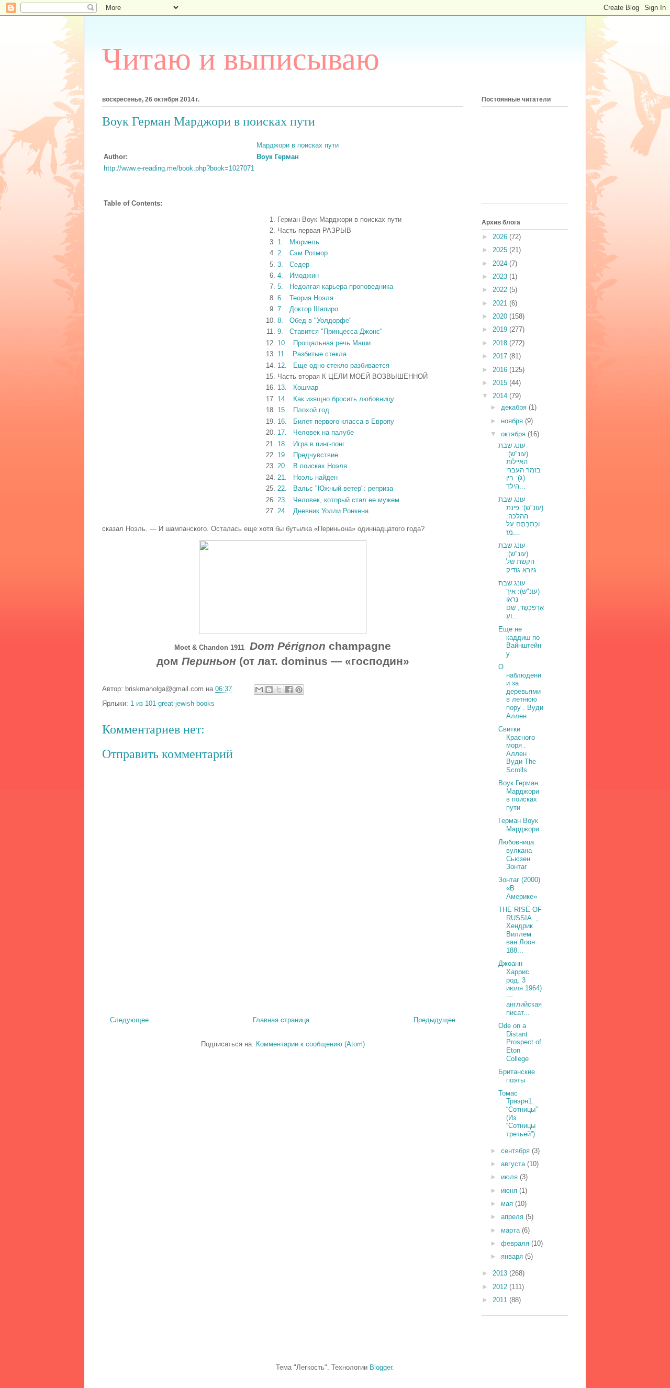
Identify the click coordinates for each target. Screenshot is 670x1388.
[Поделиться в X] (279, 689)
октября (514, 434)
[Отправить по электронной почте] (259, 689)
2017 (501, 356)
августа (514, 1164)
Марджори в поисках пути (297, 145)
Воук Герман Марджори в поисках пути (518, 795)
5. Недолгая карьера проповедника (335, 286)
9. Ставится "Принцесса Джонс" (330, 331)
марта (511, 1230)
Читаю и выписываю (240, 59)
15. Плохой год (303, 410)
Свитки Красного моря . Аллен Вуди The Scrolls (517, 749)
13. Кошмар (297, 387)
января (513, 1256)
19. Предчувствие (307, 455)
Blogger (381, 1367)
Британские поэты (516, 1076)
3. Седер (293, 264)
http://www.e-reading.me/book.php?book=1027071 (179, 168)
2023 (501, 276)
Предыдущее (434, 1020)
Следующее (129, 1020)
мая (508, 1204)
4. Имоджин (298, 275)
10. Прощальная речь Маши (324, 343)
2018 (501, 343)
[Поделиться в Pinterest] (299, 689)
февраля (516, 1243)
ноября (513, 421)
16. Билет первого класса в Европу (335, 421)
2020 (501, 316)
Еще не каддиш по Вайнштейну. (519, 641)
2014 (501, 396)
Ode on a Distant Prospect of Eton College (519, 1042)
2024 (501, 263)
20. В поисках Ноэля (312, 466)
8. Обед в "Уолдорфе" (314, 320)
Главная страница (281, 1020)
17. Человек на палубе (315, 432)
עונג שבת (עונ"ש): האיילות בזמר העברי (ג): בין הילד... (519, 466)
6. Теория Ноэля (305, 298)
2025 (501, 250)
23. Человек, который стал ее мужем (338, 500)
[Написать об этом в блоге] (269, 689)
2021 (501, 303)
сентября (516, 1151)
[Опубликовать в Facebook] (289, 689)
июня (510, 1190)
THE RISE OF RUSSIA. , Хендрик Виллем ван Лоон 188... (520, 930)
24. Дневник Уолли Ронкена (322, 511)
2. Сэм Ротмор (302, 253)
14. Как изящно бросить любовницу (335, 399)
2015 (501, 383)
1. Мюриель (298, 242)
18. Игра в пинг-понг (311, 444)
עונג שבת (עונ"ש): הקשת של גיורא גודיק (517, 557)
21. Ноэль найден (307, 477)
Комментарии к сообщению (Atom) (310, 1044)
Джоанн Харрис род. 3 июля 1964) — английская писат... (520, 988)
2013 (501, 1273)
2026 (501, 237)
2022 (501, 290)
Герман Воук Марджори (518, 825)
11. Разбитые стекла (312, 354)
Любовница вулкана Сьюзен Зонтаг (516, 854)
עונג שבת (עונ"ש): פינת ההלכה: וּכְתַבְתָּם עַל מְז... (520, 515)
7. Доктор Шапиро (307, 309)
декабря (515, 407)
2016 (501, 370)
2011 (501, 1300)
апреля (513, 1217)
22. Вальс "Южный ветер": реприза (335, 488)
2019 (501, 329)
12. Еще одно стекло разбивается (333, 365)
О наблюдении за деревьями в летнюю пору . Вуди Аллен (520, 691)
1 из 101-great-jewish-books (172, 703)
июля (510, 1177)
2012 (501, 1287)
